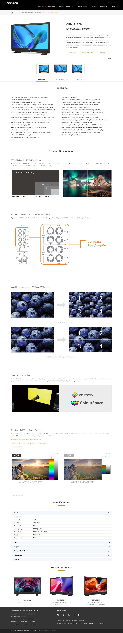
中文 (115, 2)
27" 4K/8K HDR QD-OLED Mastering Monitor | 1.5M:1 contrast (61, 603)
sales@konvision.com (21, 616)
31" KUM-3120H (54, 13)
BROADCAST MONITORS (46, 7)
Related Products (61, 567)
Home (32, 7)
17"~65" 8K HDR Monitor (41, 13)
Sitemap (54, 630)
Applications (82, 7)
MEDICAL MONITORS (66, 7)
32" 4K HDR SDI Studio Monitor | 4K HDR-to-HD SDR (27, 604)
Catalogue (102, 52)
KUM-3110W (27, 600)
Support (103, 7)
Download (100, 623)
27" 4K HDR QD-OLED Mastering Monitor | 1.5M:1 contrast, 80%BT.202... (95, 603)
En (119, 2)
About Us (114, 7)
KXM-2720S (61, 600)
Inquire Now (72, 52)
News (94, 7)
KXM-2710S (96, 600)
